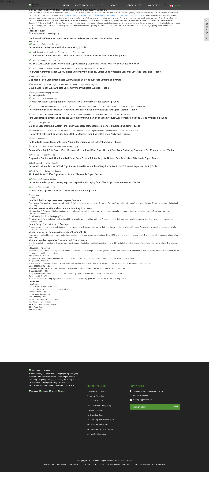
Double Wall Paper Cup (96, 401)
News (101, 5)
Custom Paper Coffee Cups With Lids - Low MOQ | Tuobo (58, 47)
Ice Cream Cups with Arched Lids (100, 429)
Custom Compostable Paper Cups (73, 464)
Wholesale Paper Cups (51, 464)
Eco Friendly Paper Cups (156, 464)
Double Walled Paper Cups (40, 294)
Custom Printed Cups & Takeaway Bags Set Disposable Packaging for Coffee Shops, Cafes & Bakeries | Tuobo (84, 182)
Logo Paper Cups (35, 284)
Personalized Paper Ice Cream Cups (43, 299)
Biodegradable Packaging (96, 434)
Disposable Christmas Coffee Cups (43, 286)
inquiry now (139, 406)
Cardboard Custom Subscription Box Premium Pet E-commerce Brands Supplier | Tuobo (74, 101)
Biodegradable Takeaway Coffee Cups (112, 15)
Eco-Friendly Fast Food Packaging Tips (46, 216)
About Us (115, 5)
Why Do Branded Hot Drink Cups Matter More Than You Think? (57, 232)
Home (66, 5)
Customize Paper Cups (95, 464)
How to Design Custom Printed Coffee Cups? (49, 224)
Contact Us (154, 5)
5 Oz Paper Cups (35, 309)
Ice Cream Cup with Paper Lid (98, 424)
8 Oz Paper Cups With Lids (39, 297)
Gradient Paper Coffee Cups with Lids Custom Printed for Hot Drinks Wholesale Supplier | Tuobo (78, 55)
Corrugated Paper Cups (95, 396)
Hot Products (119, 461)
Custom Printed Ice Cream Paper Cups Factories (48, 289)
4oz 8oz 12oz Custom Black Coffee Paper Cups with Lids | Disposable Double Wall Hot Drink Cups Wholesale (84, 63)
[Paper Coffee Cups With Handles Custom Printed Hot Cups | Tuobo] (42, 187)
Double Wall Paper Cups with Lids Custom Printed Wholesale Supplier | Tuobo (69, 87)
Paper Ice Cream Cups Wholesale (42, 304)
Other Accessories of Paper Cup (99, 406)
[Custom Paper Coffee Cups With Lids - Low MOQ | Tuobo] (43, 44)
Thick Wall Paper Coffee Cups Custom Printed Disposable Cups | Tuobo (65, 174)
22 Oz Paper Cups (36, 307)
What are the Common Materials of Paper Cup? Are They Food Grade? (60, 208)
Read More (33, 41)
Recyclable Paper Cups (87, 15)
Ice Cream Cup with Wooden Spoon (100, 420)
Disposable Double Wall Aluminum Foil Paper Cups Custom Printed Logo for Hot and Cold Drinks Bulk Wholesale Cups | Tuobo (93, 158)
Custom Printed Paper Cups (136, 464)
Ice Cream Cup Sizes (95, 415)
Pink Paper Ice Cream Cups (40, 302)
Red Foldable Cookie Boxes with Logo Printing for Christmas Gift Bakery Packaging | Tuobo (75, 141)
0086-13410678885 (140, 395)
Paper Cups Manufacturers (115, 464)
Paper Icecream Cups (37, 292)
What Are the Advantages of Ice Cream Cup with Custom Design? (58, 240)
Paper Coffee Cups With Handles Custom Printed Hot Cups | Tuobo (63, 190)
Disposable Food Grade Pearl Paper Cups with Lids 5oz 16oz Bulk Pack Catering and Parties (75, 79)
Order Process (134, 5)
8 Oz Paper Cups (135, 15)
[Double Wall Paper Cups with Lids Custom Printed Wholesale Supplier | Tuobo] (64, 84)
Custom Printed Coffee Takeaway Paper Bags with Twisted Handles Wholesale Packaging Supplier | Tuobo (83, 109)
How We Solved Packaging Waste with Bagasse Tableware (55, 200)
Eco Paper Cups (70, 15)
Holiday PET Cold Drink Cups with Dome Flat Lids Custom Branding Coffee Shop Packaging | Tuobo (79, 133)
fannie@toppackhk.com (142, 400)
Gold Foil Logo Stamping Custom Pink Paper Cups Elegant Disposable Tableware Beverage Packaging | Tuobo (84, 125)
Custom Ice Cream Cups (96, 410)
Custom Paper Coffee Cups (97, 391)
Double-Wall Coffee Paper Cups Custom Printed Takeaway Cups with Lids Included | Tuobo (75, 38)
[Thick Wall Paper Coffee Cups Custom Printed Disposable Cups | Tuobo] (45, 171)
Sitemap (129, 461)
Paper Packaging (84, 5)
